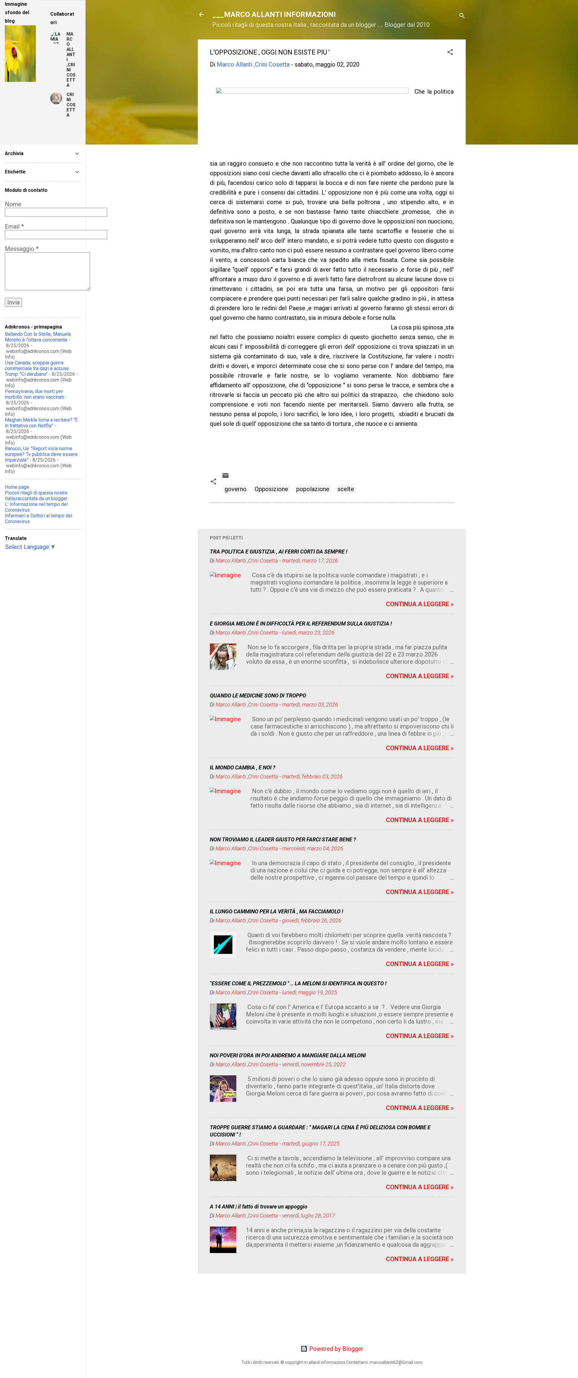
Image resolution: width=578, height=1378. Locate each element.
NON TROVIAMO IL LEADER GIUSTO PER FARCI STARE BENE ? (283, 839)
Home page (17, 487)
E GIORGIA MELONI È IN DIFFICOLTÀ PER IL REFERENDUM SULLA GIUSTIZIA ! (301, 623)
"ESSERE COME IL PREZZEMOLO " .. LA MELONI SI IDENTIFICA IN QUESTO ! (298, 983)
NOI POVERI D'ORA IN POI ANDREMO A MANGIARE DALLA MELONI (288, 1055)
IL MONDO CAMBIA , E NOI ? (242, 767)
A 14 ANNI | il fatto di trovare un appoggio (258, 1206)
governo (236, 489)
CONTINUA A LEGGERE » (420, 604)
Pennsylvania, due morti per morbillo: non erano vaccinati (34, 394)
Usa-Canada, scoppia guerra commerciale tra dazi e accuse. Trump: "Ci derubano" (37, 368)
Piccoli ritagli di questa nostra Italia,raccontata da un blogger (36, 495)
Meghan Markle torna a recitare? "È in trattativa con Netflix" (41, 423)
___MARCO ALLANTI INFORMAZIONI (274, 14)
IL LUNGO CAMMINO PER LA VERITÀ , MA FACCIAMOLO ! (276, 911)
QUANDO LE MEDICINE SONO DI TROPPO (258, 695)
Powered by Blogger (335, 1348)
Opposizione (271, 489)
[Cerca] (462, 16)
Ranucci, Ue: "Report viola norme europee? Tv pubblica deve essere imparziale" (41, 454)
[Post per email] (225, 477)
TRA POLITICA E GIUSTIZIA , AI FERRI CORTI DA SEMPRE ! (278, 551)
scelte (345, 489)
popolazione (312, 489)
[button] (450, 52)
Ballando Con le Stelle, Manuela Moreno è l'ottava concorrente (38, 337)
